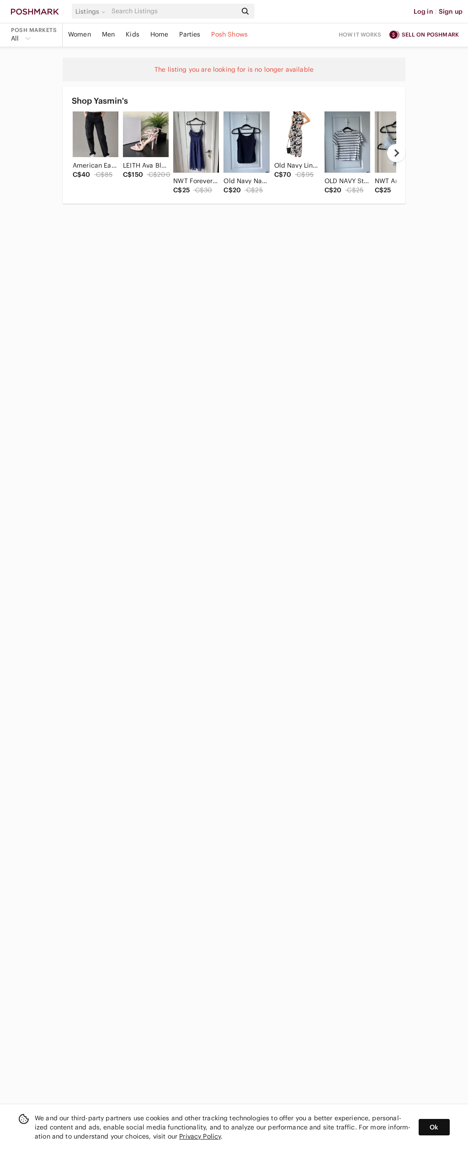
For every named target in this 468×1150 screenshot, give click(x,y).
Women (79, 34)
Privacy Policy (200, 1136)
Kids (132, 34)
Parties (189, 34)
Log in (423, 11)
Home (159, 34)
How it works (360, 34)
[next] (396, 153)
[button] (91, 11)
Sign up (451, 11)
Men (108, 34)
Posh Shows (229, 34)
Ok (434, 1127)
